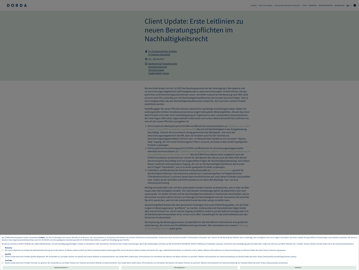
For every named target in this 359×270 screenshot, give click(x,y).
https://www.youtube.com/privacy (274, 263)
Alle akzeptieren (179, 267)
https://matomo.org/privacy (274, 250)
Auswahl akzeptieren (61, 267)
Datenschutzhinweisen (345, 244)
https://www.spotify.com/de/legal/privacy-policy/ (277, 256)
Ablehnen (298, 267)
